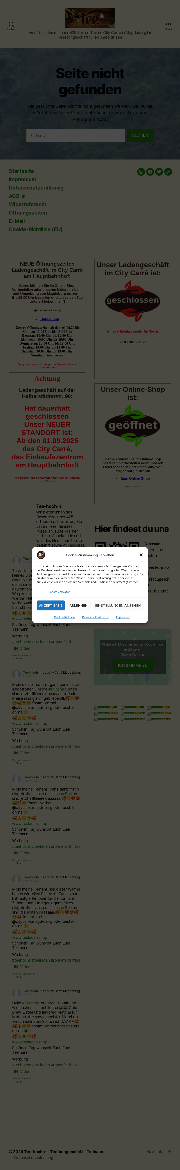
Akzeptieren (50, 605)
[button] (141, 555)
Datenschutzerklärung (96, 617)
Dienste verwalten (59, 592)
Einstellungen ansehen (118, 605)
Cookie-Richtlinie (64, 617)
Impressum (123, 617)
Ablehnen (79, 605)
